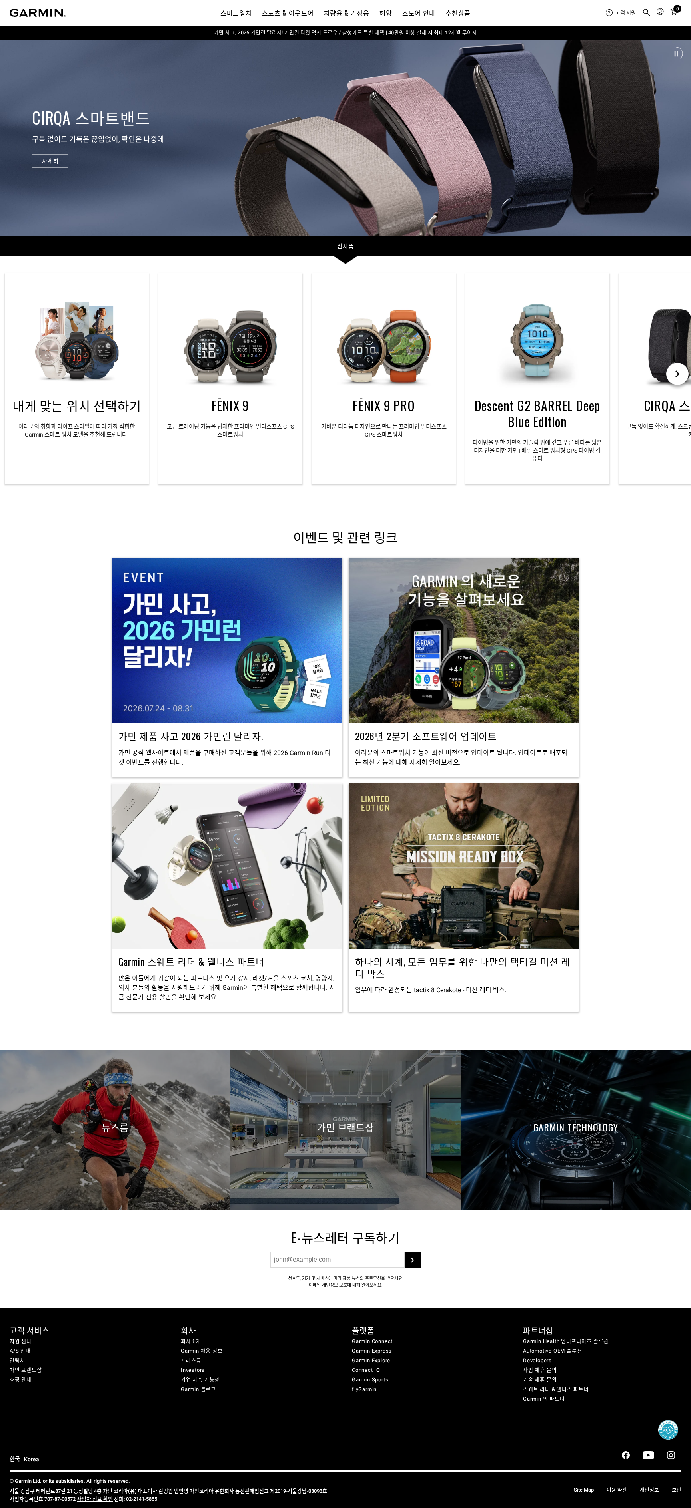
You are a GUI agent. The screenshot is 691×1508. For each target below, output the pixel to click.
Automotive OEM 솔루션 (552, 1351)
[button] (676, 54)
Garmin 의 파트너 (544, 1399)
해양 (385, 13)
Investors (193, 1370)
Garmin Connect (372, 1341)
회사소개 (191, 1341)
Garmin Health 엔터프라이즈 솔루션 (566, 1341)
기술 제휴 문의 (540, 1380)
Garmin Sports (370, 1380)
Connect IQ (366, 1370)
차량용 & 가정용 (346, 13)
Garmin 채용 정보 (202, 1351)
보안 (676, 1490)
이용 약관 (617, 1490)
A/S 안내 (20, 1351)
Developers (537, 1360)
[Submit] (413, 1260)
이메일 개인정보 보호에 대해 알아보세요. (346, 1285)
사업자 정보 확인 (95, 1499)
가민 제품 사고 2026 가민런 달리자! (227, 667)
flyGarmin (364, 1389)
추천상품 (458, 13)
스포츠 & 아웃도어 (288, 13)
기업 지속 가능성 (200, 1380)
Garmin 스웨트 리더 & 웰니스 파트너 (227, 897)
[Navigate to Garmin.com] (38, 13)
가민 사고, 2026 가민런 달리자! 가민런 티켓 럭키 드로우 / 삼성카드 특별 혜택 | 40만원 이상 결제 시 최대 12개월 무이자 (345, 33)
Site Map (584, 1490)
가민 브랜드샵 (26, 1370)
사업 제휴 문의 (540, 1370)
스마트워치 (236, 13)
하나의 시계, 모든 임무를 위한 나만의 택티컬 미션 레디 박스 (464, 897)
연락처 (17, 1360)
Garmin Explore (371, 1360)
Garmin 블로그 (198, 1389)
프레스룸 (191, 1360)
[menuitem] (621, 13)
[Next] (678, 138)
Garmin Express (372, 1351)
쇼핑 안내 (21, 1380)
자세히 (50, 161)
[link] (345, 138)
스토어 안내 (418, 13)
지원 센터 (21, 1341)
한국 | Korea (24, 1459)
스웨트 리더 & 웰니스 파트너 (556, 1389)
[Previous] (13, 138)
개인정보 (649, 1490)
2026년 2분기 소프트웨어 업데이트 (464, 667)
